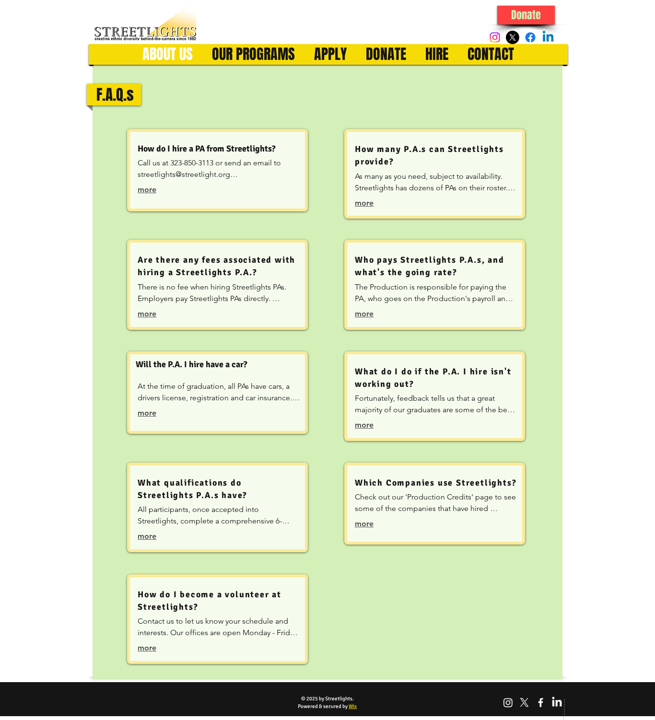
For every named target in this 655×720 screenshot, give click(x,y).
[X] (512, 37)
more (147, 189)
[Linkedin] (548, 37)
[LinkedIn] (557, 702)
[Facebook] (530, 37)
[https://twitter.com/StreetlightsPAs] (524, 702)
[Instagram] (495, 37)
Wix (353, 706)
